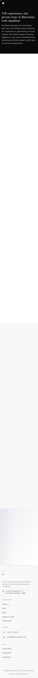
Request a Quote (8, 617)
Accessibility (6, 657)
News (4, 613)
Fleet (4, 608)
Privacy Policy (7, 649)
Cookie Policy (6, 653)
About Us (5, 604)
